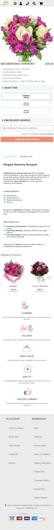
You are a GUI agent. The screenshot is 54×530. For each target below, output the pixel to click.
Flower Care (39, 472)
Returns (12, 463)
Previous (3, 277)
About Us (38, 437)
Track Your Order (16, 428)
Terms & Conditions (42, 454)
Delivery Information (42, 463)
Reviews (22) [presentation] (26, 156)
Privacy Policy (40, 445)
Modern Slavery (40, 498)
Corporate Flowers (41, 480)
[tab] (9, 156)
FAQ (36, 428)
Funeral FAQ (39, 489)
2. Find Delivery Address (16, 120)
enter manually (47, 134)
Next (48, 277)
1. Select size (9, 88)
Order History (14, 445)
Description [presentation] (9, 157)
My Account (14, 437)
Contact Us (13, 454)
